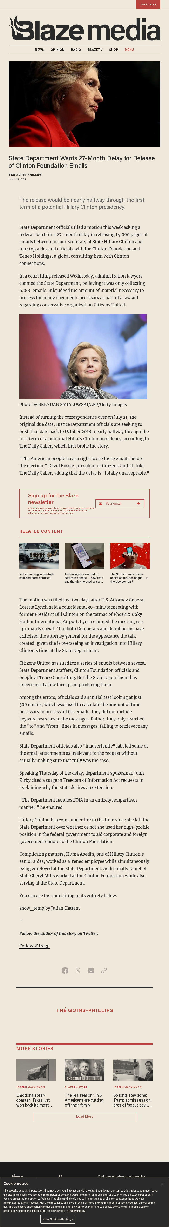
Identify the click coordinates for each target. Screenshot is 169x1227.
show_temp (31, 908)
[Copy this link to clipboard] (104, 970)
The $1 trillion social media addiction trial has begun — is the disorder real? (129, 578)
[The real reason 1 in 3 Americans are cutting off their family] (84, 1069)
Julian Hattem (65, 908)
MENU (129, 50)
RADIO (76, 50)
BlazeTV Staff (76, 1087)
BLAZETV (95, 50)
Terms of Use (87, 508)
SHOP (113, 50)
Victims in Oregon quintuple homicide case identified (37, 576)
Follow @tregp (34, 945)
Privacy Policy (68, 508)
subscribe (148, 4)
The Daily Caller (35, 446)
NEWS (39, 50)
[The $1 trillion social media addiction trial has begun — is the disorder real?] (130, 556)
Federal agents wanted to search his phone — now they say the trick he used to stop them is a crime (84, 578)
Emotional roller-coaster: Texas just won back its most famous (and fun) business (33, 1101)
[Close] (162, 1184)
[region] (84, 1202)
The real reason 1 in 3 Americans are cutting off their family (84, 1101)
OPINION (58, 50)
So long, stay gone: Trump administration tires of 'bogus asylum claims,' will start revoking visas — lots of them (132, 1101)
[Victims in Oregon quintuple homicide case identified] (39, 556)
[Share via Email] (91, 970)
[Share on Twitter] (78, 970)
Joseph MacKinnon (30, 1087)
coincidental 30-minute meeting (95, 607)
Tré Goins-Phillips (25, 175)
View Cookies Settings (58, 1219)
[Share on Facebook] (65, 970)
